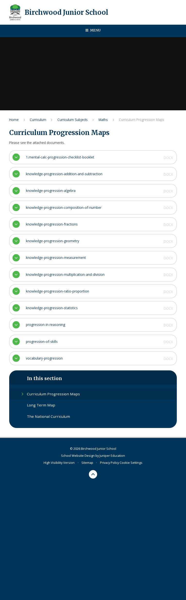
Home (14, 119)
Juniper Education (112, 455)
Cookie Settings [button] (131, 462)
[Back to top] (93, 474)
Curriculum (38, 119)
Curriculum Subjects (72, 119)
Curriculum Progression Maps (141, 119)
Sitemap (87, 462)
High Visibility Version (59, 462)
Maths (103, 119)
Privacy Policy (109, 462)
